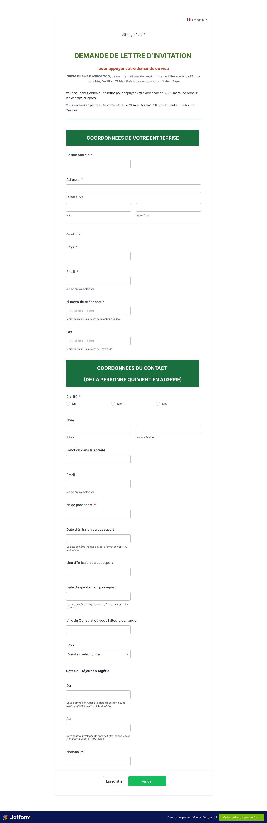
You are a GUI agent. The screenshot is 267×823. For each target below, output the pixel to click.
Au (68, 719)
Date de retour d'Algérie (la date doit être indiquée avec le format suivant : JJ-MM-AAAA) (98, 737)
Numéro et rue (74, 196)
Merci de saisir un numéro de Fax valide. (89, 349)
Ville (68, 215)
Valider (147, 781)
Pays (71, 247)
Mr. (164, 404)
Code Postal (73, 234)
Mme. (121, 404)
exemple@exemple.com (80, 288)
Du (68, 685)
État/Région (143, 215)
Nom (70, 420)
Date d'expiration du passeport (91, 587)
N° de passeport (81, 505)
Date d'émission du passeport (90, 529)
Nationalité (75, 752)
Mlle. (75, 404)
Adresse (74, 179)
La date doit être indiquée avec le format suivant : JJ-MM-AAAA (97, 548)
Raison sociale (79, 155)
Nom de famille (145, 437)
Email (72, 272)
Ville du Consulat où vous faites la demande (101, 620)
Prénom (70, 437)
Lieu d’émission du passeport (89, 562)
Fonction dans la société (85, 450)
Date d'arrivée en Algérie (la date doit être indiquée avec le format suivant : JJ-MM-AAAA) (95, 704)
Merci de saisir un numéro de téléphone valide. (93, 319)
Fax (69, 332)
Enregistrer (115, 781)
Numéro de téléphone (85, 302)
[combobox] (198, 20)
